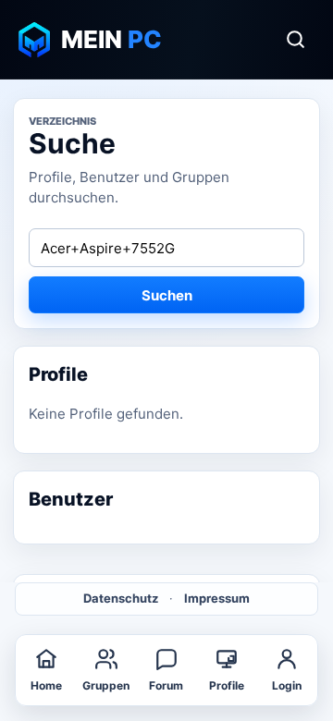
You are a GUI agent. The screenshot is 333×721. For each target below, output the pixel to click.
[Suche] (295, 39)
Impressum (217, 598)
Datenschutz (120, 598)
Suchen (167, 295)
